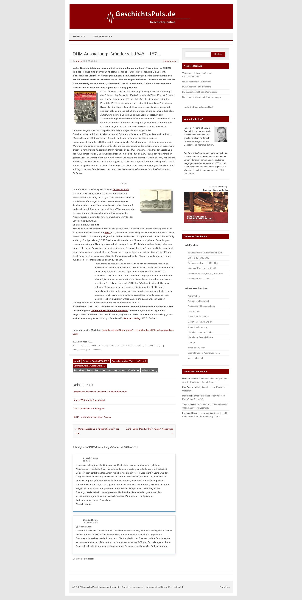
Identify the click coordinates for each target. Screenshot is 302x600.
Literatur (191, 342)
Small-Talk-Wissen (196, 348)
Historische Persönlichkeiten (201, 337)
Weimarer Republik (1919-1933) (202, 268)
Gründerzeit (133, 370)
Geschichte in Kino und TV (200, 322)
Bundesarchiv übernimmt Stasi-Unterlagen (201, 97)
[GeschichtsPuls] (151, 28)
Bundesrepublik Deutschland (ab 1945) (205, 253)
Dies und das (194, 311)
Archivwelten (194, 296)
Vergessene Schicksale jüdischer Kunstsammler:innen (100, 391)
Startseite (79, 36)
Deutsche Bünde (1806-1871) (96, 361)
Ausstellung (79, 370)
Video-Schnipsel (195, 358)
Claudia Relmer (90, 520)
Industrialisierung (149, 370)
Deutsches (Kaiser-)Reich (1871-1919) (129, 361)
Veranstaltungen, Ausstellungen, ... (90, 366)
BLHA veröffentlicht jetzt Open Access (92, 417)
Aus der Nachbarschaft (198, 301)
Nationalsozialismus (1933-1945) (203, 263)
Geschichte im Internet (198, 316)
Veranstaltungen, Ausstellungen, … (204, 353)
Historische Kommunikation (200, 332)
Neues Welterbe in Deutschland (89, 400)
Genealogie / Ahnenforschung (201, 306)
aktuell (77, 361)
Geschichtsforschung (197, 327)
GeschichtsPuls (102, 36)
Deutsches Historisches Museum (110, 370)
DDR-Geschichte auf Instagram (89, 408)
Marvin (79, 61)
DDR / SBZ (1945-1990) (199, 258)
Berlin (89, 370)
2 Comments (169, 61)
